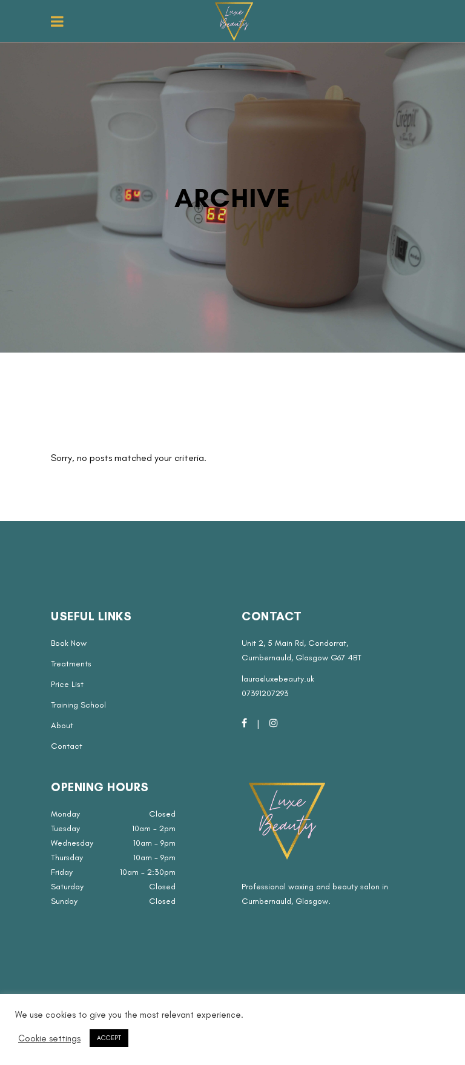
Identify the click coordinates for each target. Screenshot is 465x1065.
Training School (78, 705)
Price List (67, 684)
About (62, 725)
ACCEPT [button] (109, 1038)
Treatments (71, 664)
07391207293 (265, 693)
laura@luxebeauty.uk (278, 679)
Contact (66, 746)
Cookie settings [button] (49, 1038)
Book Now (69, 643)
